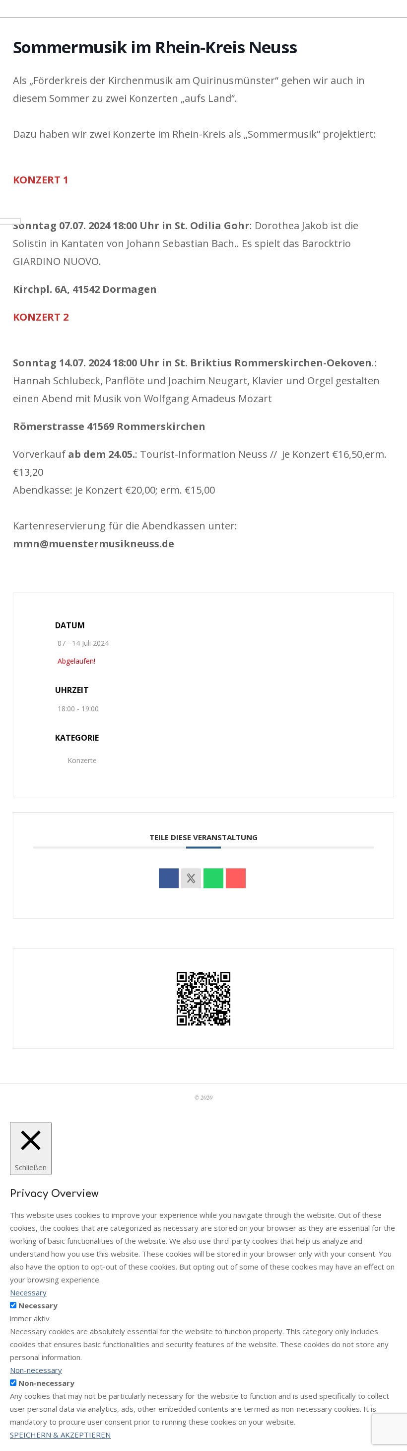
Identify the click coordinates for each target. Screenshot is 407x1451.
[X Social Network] (191, 878)
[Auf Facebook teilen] (169, 878)
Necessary (38, 1305)
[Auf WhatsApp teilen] (213, 878)
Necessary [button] (28, 1292)
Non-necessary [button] (36, 1370)
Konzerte (82, 760)
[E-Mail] (236, 878)
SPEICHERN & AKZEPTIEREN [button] (60, 1435)
